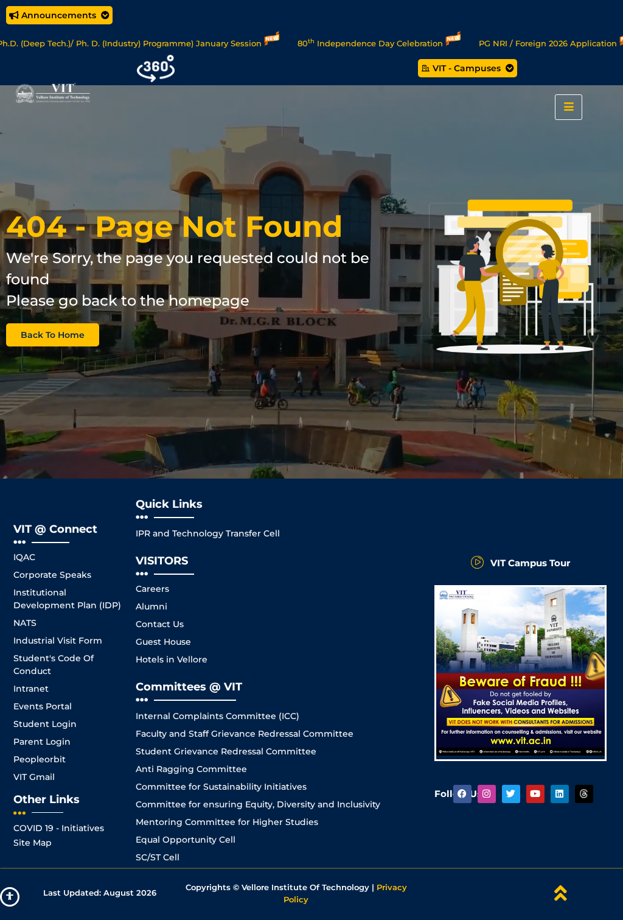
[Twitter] (511, 794)
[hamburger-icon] (568, 107)
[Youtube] (535, 794)
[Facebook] (462, 794)
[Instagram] (487, 794)
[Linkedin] (560, 794)
